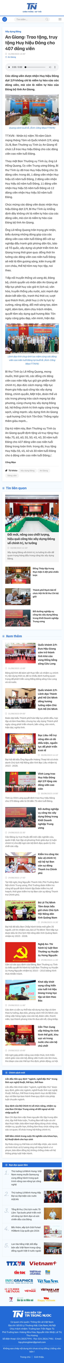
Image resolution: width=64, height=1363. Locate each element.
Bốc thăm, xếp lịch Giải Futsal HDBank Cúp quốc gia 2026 (26, 1229)
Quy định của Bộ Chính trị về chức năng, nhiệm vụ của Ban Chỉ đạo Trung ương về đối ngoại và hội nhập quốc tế (30, 1109)
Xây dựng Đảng (13, 31)
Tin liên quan (16, 488)
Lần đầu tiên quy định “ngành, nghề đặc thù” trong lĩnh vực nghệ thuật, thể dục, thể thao (31, 1080)
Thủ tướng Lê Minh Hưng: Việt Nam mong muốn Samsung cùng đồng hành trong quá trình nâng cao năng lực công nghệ (26, 1178)
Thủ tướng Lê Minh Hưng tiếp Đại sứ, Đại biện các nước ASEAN (26, 1196)
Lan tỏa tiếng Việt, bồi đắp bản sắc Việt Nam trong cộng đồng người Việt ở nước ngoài (26, 1247)
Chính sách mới (17, 1072)
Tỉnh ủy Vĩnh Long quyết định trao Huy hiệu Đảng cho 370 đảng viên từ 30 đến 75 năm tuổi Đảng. (30, 799)
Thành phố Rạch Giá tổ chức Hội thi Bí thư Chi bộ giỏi (46, 593)
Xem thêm (14, 636)
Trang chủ (25, 1357)
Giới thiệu (39, 1357)
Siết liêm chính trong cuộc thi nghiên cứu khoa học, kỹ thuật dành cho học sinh (31, 1137)
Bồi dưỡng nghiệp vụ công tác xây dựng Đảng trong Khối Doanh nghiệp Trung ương (45, 616)
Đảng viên (12, 475)
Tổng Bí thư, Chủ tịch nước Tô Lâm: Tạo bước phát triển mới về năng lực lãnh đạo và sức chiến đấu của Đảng (26, 1214)
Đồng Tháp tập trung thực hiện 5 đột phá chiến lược (46, 572)
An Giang (12, 57)
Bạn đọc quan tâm (18, 1164)
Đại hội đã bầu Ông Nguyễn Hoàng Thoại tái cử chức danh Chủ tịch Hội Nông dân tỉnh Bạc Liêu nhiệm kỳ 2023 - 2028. (31, 762)
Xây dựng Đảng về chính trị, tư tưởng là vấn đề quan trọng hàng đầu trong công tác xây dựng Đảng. (30, 555)
